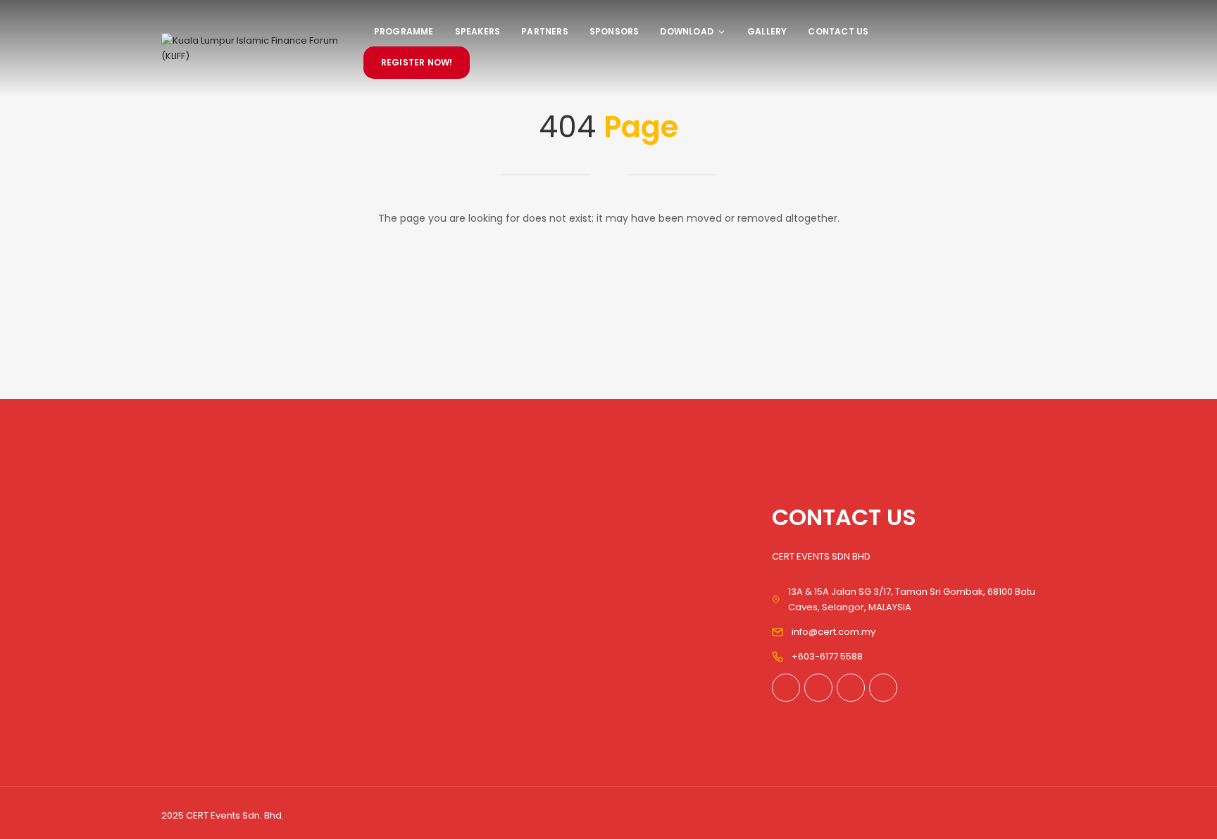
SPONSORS (614, 31)
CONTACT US (838, 31)
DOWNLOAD (686, 31)
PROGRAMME (404, 31)
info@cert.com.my (833, 631)
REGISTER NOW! (417, 62)
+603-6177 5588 (827, 656)
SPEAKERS (478, 31)
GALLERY (767, 31)
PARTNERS (544, 31)
